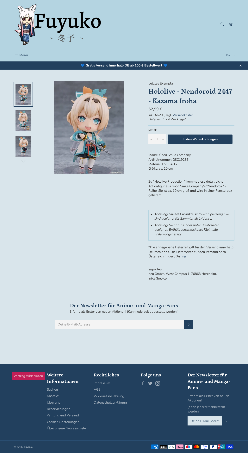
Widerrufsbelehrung (109, 396)
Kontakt (53, 396)
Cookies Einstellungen (63, 422)
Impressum (102, 383)
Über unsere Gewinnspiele (66, 428)
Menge (152, 130)
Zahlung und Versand (63, 415)
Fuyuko (28, 447)
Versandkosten (183, 115)
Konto (230, 55)
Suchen (52, 389)
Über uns (53, 402)
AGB (97, 389)
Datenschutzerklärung (110, 402)
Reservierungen (58, 409)
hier (183, 256)
